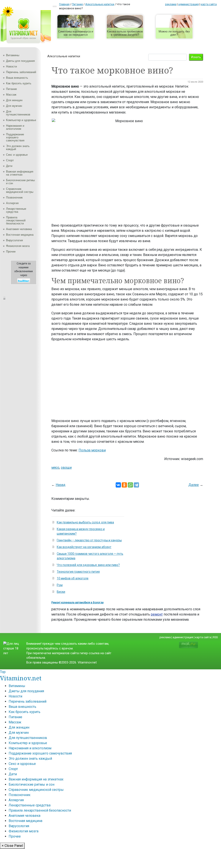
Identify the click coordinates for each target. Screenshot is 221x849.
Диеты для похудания (20, 60)
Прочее (11, 251)
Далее (193, 485)
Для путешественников (18, 113)
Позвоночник (14, 197)
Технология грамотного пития (78, 571)
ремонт (157, 614)
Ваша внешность (17, 77)
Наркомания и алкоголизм (15, 127)
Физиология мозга (18, 246)
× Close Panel (12, 846)
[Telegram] (136, 485)
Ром (60, 585)
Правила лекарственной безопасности (15, 220)
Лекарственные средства (16, 210)
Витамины (12, 55)
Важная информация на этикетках (19, 173)
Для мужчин (14, 105)
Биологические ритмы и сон (20, 182)
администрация (188, 4)
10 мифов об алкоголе (72, 578)
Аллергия (12, 203)
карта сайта (209, 4)
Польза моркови (92, 450)
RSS (215, 637)
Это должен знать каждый (18, 147)
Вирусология (14, 240)
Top (3, 672)
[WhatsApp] (130, 485)
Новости (11, 66)
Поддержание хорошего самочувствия (15, 137)
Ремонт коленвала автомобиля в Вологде (77, 602)
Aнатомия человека (19, 229)
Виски (61, 591)
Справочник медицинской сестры (19, 190)
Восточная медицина (19, 234)
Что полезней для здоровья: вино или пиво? (88, 565)
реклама (170, 4)
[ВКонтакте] (118, 485)
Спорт (10, 160)
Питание (11, 89)
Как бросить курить (18, 83)
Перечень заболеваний (21, 72)
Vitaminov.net (20, 678)
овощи (66, 467)
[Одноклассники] (124, 485)
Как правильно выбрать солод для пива (85, 522)
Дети (9, 166)
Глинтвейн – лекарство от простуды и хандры (89, 540)
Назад (60, 485)
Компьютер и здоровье (21, 120)
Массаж (11, 94)
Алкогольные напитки (63, 56)
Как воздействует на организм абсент (84, 547)
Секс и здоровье (17, 154)
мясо (55, 467)
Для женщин (14, 100)
